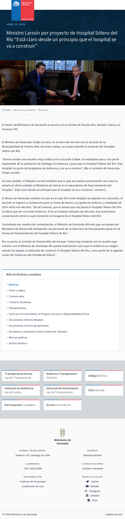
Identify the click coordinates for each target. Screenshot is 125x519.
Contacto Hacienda (92, 468)
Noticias (43, 110)
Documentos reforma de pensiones (29, 325)
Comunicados (16, 296)
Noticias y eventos (24, 110)
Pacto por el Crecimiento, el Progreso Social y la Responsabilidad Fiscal (49, 313)
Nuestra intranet (92, 455)
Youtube (94, 486)
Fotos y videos (17, 290)
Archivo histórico (18, 343)
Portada (6, 110)
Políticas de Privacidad (32, 481)
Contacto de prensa (20, 302)
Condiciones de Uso (33, 486)
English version (113, 514)
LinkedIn (94, 495)
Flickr (95, 500)
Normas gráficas (18, 337)
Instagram (94, 491)
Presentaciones (17, 308)
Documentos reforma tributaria (26, 319)
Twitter (95, 481)
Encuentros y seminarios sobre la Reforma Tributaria (38, 331)
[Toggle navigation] (109, 4)
